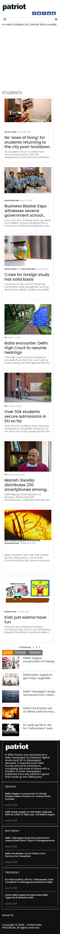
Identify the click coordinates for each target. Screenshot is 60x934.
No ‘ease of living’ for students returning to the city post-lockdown (27, 142)
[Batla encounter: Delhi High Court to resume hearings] (27, 319)
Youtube (52, 14)
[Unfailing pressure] (27, 525)
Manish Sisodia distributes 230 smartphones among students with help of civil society (25, 485)
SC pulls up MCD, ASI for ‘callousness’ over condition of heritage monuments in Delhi (37, 726)
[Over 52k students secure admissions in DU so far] (27, 387)
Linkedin (47, 14)
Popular (20, 652)
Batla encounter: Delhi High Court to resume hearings (26, 348)
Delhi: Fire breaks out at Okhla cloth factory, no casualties (38, 710)
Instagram (32, 14)
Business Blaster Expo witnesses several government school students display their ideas (25, 211)
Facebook (42, 14)
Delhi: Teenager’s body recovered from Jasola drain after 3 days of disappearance (39, 693)
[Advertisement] (30, 57)
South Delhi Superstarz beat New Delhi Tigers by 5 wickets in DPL (26, 896)
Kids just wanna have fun (25, 619)
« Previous (25, 647)
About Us (7, 915)
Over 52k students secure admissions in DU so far (25, 416)
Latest (8, 652)
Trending (35, 652)
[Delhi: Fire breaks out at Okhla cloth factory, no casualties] (10, 713)
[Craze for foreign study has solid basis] (27, 251)
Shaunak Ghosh (11, 543)
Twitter (37, 14)
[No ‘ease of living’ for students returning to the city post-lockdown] (27, 110)
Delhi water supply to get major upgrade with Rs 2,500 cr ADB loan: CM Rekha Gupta (38, 676)
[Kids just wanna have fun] (27, 591)
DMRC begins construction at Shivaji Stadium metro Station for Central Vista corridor (39, 659)
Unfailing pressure (22, 540)
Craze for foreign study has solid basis (26, 277)
